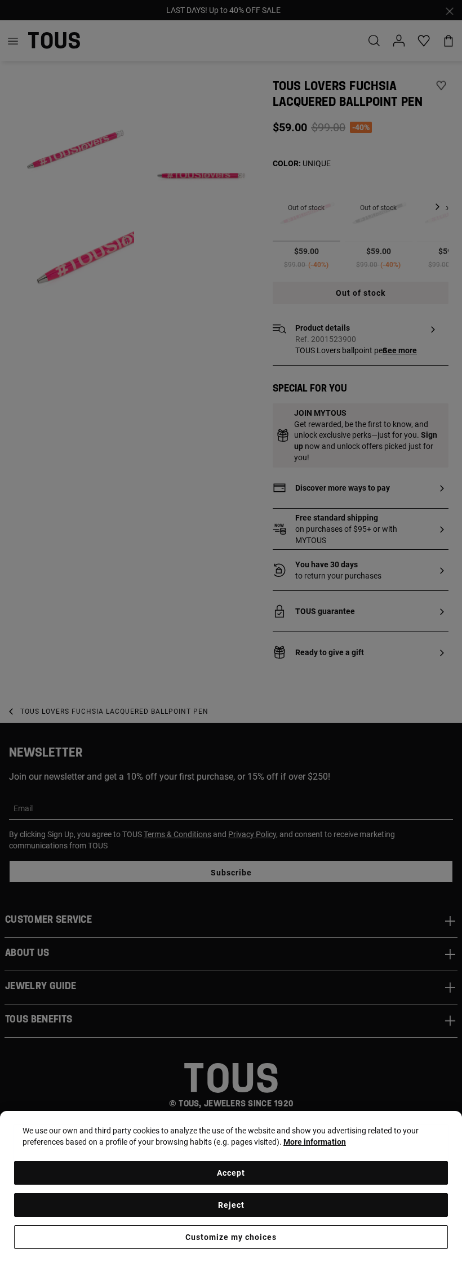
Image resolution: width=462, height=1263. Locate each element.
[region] (231, 1187)
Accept (231, 1172)
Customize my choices (231, 1237)
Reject (231, 1204)
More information (314, 1141)
